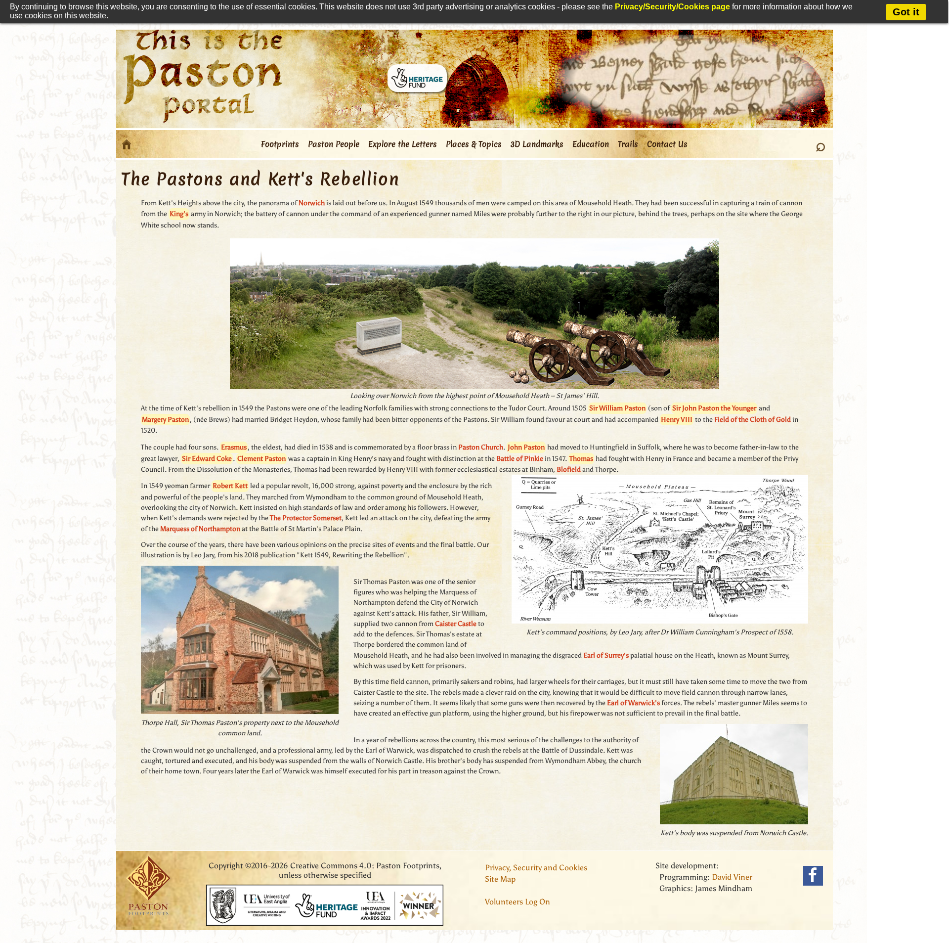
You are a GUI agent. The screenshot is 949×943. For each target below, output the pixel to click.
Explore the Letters (402, 143)
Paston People (333, 143)
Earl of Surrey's (606, 655)
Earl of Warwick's (633, 703)
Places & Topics (474, 143)
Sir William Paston (617, 408)
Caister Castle (455, 624)
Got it (906, 11)
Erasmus (234, 447)
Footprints (280, 143)
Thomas (581, 458)
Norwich (312, 203)
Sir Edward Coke (207, 458)
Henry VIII (676, 419)
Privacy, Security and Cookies (536, 867)
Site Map (500, 879)
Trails (628, 143)
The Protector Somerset (306, 518)
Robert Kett (230, 486)
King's (179, 214)
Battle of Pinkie (519, 458)
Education (590, 143)
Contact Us (667, 143)
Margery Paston (165, 419)
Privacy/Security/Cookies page (672, 6)
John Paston (526, 447)
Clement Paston (261, 458)
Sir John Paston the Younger (714, 408)
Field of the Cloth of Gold (752, 419)
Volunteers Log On (517, 901)
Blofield (569, 469)
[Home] (126, 144)
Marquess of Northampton (200, 529)
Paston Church (480, 447)
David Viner (732, 877)
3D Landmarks (537, 143)
